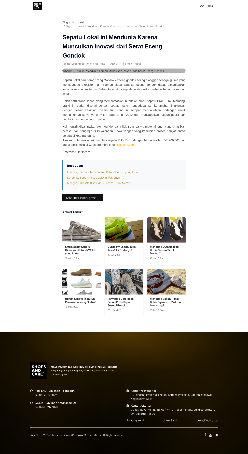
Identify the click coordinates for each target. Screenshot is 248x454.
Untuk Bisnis (170, 420)
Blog (210, 5)
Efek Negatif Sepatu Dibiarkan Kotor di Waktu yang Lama (103, 172)
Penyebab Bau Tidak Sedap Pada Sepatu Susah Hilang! (120, 302)
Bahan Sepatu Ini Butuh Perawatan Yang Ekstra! (80, 300)
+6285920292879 (45, 394)
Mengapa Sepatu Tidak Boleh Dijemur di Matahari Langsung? (166, 302)
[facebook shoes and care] (205, 435)
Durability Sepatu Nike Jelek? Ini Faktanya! (93, 177)
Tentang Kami (135, 420)
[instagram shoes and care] (216, 435)
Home (201, 5)
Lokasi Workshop (207, 420)
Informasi (78, 22)
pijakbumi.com (125, 144)
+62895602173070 (46, 407)
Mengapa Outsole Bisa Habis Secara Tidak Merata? (99, 183)
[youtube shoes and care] (210, 435)
